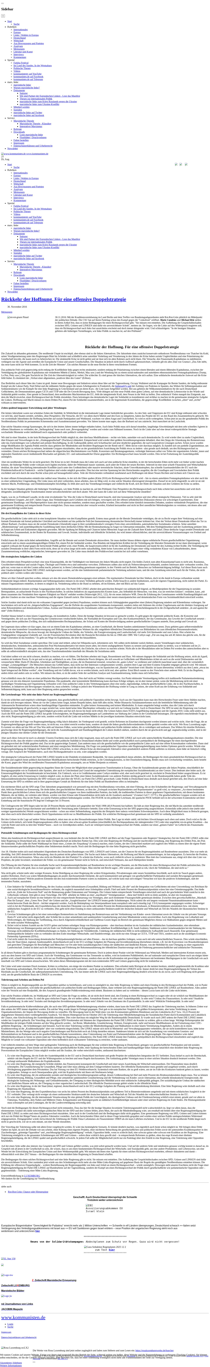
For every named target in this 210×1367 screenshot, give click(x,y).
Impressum (19, 143)
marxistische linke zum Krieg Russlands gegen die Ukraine (48, 101)
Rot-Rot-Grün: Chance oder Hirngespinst (28, 1191)
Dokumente (19, 90)
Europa (17, 32)
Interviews (19, 54)
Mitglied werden (22, 107)
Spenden (18, 109)
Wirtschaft (18, 40)
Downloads (19, 132)
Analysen (18, 46)
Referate (18, 129)
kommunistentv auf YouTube (28, 74)
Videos (17, 71)
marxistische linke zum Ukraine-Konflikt (39, 104)
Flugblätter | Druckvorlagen (33, 137)
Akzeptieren (6, 1362)
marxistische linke (22, 85)
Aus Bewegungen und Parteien (29, 43)
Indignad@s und (123, 386)
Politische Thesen (22, 68)
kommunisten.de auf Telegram (28, 79)
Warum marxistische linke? (27, 87)
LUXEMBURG (32, 1175)
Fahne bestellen (21, 140)
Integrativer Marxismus (31, 126)
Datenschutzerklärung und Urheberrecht (33, 145)
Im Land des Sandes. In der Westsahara (33, 65)
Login (10, 1324)
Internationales (21, 29)
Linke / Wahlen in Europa (26, 35)
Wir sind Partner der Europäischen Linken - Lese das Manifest (50, 96)
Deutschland (20, 38)
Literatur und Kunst (23, 51)
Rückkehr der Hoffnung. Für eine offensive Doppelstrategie (63, 299)
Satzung (24, 93)
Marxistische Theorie (24, 121)
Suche (17, 24)
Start (9, 21)
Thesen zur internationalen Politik (36, 98)
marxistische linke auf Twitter (28, 112)
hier (112, 1249)
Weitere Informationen (11, 1365)
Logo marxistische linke (31, 134)
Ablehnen (17, 1362)
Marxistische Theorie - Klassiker (35, 123)
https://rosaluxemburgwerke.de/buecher (154, 1350)
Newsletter (12, 148)
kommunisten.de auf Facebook (28, 76)
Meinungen (19, 49)
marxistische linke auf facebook (29, 115)
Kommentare (20, 57)
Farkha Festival (21, 62)
